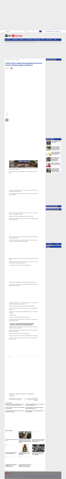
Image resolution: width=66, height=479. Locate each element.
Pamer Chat (11, 395)
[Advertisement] (31, 23)
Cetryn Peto (18, 393)
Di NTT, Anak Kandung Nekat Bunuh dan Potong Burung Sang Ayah (56, 153)
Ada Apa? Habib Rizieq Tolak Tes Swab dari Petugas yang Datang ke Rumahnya (31, 399)
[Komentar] (11, 68)
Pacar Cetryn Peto (30, 393)
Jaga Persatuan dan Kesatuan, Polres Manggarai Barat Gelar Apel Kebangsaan (38, 453)
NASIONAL (24, 393)
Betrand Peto (11, 393)
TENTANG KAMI (7, 477)
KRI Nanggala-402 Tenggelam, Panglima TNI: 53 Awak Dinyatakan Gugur (11, 465)
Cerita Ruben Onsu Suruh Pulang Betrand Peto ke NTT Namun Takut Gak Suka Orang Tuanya (25, 465)
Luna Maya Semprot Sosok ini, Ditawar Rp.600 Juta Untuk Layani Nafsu (24, 453)
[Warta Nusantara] (14, 35)
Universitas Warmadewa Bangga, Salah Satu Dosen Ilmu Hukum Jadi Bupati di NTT (38, 440)
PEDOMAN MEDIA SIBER (15, 477)
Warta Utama (15, 66)
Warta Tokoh (12, 66)
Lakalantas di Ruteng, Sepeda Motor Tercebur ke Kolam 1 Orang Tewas (15, 398)
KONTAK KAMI (23, 477)
